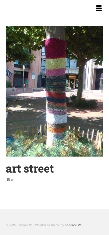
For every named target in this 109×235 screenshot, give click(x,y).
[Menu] (99, 8)
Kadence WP (74, 225)
